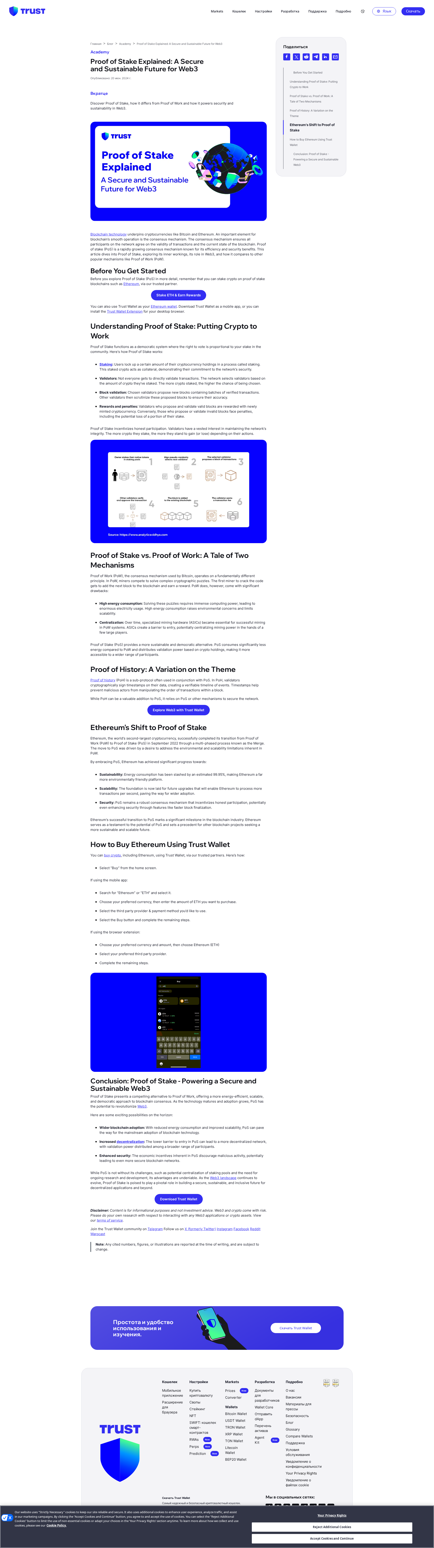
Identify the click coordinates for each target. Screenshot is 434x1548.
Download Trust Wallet (178, 1199)
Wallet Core (264, 1407)
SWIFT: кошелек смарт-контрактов (202, 1427)
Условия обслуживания (298, 1452)
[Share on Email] (335, 56)
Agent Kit (266, 1440)
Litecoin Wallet (231, 1450)
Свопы (194, 1402)
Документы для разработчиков (267, 1395)
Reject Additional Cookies (332, 1527)
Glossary (293, 1429)
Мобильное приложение (172, 1393)
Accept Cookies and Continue (332, 1538)
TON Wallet (234, 1441)
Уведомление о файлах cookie (298, 1482)
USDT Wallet (235, 1420)
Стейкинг (197, 1409)
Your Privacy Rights (332, 1515)
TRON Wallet (235, 1427)
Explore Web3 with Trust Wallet (178, 710)
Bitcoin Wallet (236, 1414)
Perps (199, 1446)
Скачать (413, 11)
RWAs (199, 1439)
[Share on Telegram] (315, 56)
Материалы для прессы (298, 1406)
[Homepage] (27, 11)
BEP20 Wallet (235, 1459)
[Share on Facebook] (286, 56)
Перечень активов (263, 1428)
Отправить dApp (263, 1416)
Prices (235, 1391)
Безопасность (297, 1416)
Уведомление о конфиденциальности (304, 1464)
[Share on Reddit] (306, 56)
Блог (290, 1422)
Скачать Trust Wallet (296, 1328)
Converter (233, 1397)
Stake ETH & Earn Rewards (178, 295)
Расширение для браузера (172, 1407)
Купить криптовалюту (201, 1393)
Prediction (203, 1453)
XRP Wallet (234, 1434)
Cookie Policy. (56, 1525)
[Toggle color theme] (363, 11)
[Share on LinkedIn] (325, 56)
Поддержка (295, 1443)
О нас (290, 1390)
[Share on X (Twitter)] (296, 56)
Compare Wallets (299, 1436)
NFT (192, 1416)
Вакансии (293, 1397)
